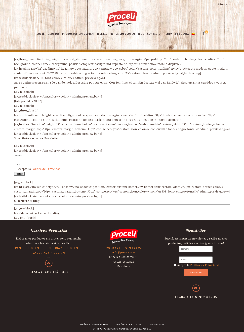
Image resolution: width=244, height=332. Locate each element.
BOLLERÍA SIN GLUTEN (62, 248)
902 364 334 (114, 248)
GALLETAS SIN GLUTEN (49, 253)
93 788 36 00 (133, 248)
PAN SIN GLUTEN (27, 248)
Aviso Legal (157, 324)
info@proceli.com (123, 252)
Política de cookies (129, 324)
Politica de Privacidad (46, 169)
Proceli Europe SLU (141, 328)
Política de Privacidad (94, 324)
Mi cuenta (222, 4)
